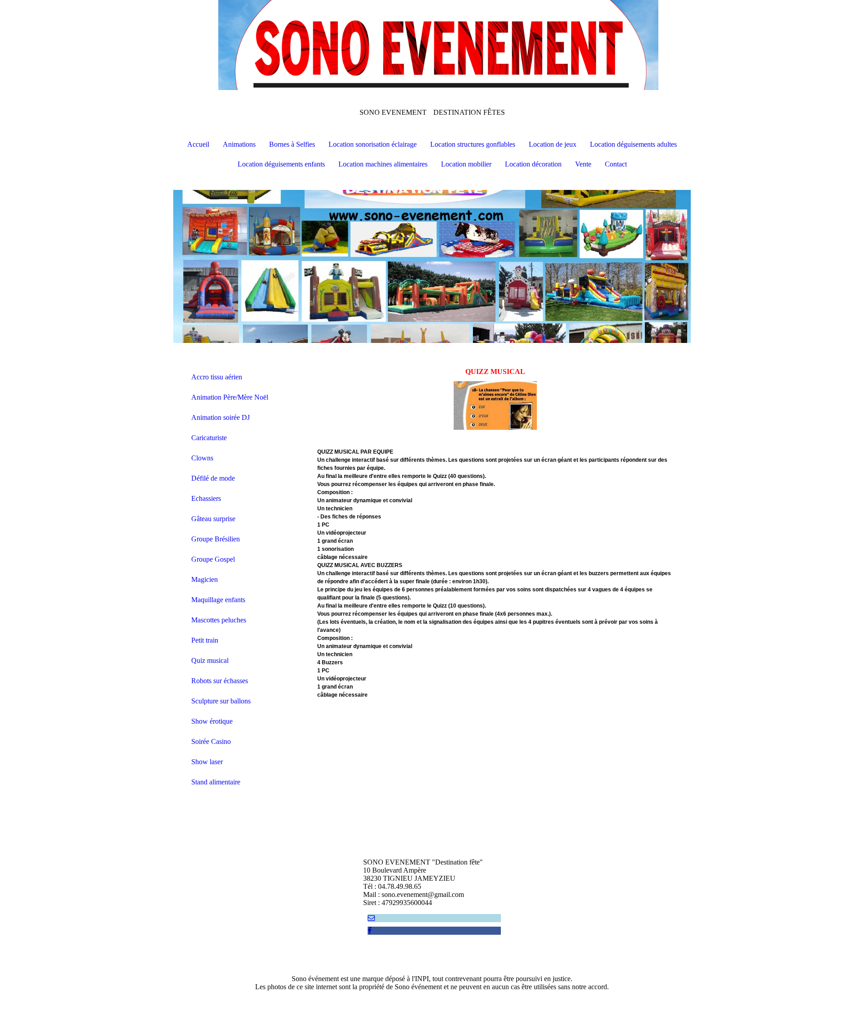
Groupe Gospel (213, 559)
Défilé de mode (213, 478)
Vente (583, 164)
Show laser (207, 762)
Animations (239, 144)
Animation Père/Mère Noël (229, 397)
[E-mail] (371, 918)
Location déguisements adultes (633, 144)
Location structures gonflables (472, 144)
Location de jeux (552, 144)
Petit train (204, 640)
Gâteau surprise (213, 519)
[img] (432, 45)
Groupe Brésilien (215, 539)
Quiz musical (210, 660)
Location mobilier (466, 164)
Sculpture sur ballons (221, 701)
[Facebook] (370, 930)
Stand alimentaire (215, 782)
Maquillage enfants (218, 600)
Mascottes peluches (218, 620)
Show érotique (212, 721)
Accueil (198, 144)
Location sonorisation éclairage (372, 144)
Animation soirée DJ (220, 417)
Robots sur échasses (219, 681)
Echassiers (206, 498)
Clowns (202, 458)
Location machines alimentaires (383, 164)
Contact (616, 164)
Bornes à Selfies (292, 144)
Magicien (204, 579)
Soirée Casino (211, 741)
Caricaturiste (209, 437)
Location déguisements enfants (281, 164)
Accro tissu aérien (216, 377)
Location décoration (533, 164)
